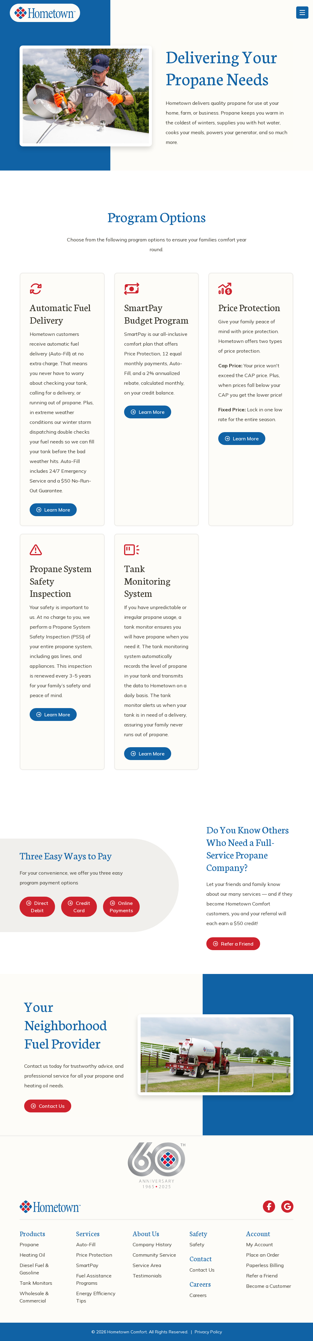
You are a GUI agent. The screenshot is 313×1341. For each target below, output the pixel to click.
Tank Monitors (36, 1283)
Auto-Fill (85, 1244)
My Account (259, 1244)
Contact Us (51, 1106)
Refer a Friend (237, 944)
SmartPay (87, 1265)
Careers (198, 1295)
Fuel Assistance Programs (94, 1279)
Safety (197, 1244)
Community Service (154, 1255)
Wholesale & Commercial (34, 1297)
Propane (29, 1244)
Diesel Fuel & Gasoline (34, 1269)
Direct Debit (39, 906)
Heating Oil (32, 1255)
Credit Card (81, 906)
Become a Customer (268, 1286)
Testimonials (147, 1276)
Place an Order (262, 1255)
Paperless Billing (265, 1265)
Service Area (147, 1265)
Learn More (57, 510)
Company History (152, 1244)
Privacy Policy (208, 1332)
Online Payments (121, 906)
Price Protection (94, 1255)
